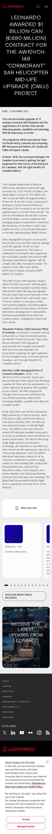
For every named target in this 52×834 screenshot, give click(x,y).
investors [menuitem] (8, 712)
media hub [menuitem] (7, 691)
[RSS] (48, 733)
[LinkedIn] (13, 733)
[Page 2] (11, 585)
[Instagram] (39, 733)
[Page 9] (36, 585)
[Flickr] (30, 733)
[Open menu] (46, 6)
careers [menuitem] (6, 686)
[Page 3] (14, 585)
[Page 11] (43, 585)
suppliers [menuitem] (7, 717)
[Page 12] (47, 585)
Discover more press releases (18, 596)
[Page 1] (6, 585)
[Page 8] (33, 585)
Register (26, 650)
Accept (26, 819)
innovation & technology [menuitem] (16, 702)
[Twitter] (4, 733)
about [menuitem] (6, 681)
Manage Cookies (26, 826)
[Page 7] (29, 585)
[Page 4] (18, 585)
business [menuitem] (7, 697)
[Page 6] (25, 585)
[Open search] (38, 6)
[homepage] (13, 6)
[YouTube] (22, 733)
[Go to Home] (26, 749)
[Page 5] (22, 585)
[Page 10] (40, 585)
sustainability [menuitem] (10, 707)
